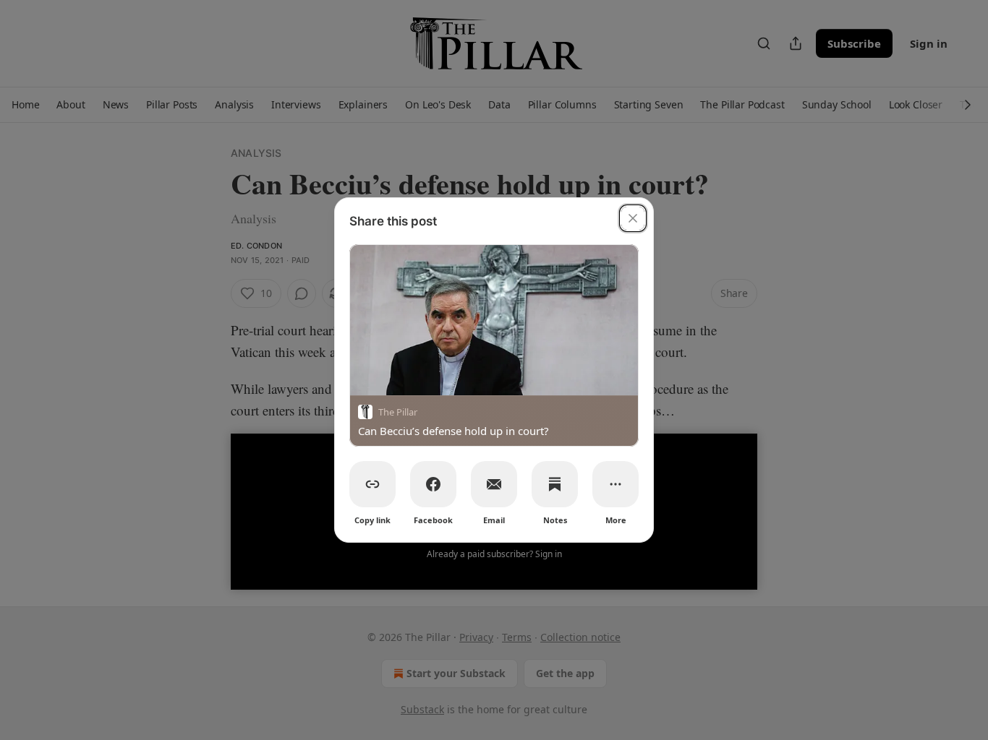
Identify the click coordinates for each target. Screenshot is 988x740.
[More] (615, 484)
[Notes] (555, 484)
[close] (632, 218)
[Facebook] (433, 484)
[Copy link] (372, 484)
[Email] (494, 484)
